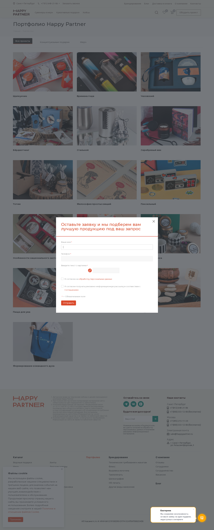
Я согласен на (88, 279)
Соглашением (71, 290)
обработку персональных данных (95, 279)
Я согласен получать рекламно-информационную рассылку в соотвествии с (102, 288)
